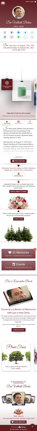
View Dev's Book (18, 330)
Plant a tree (18, 219)
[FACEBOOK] (12, 32)
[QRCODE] (5, 32)
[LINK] (32, 37)
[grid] (18, 89)
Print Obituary (19, 161)
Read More (18, 157)
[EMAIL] (12, 37)
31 (35, 249)
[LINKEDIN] (5, 37)
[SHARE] (25, 37)
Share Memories (19, 422)
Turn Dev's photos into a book (19, 113)
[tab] (7, 122)
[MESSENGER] (18, 32)
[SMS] (18, 37)
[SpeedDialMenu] (32, 426)
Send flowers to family (18, 191)
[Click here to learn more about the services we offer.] (18, 412)
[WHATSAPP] (32, 32)
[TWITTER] (25, 32)
